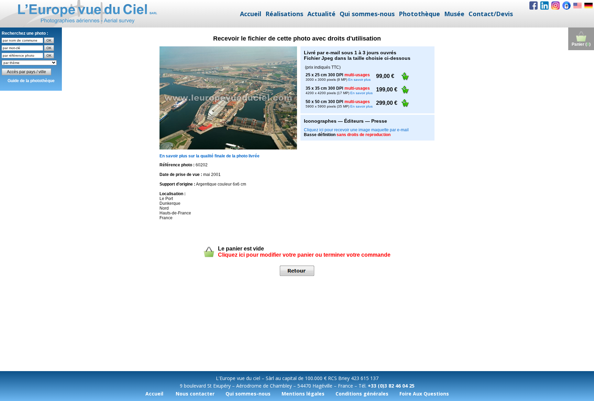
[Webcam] (566, 5)
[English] (577, 5)
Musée (454, 14)
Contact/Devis (491, 14)
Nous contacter (195, 393)
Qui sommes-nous (367, 14)
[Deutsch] (588, 5)
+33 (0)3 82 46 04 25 (391, 385)
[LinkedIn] (544, 5)
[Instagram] (555, 5)
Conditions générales (362, 393)
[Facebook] (533, 5)
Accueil (250, 14)
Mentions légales (303, 393)
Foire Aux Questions (424, 393)
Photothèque (419, 14)
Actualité (321, 14)
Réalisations (284, 14)
